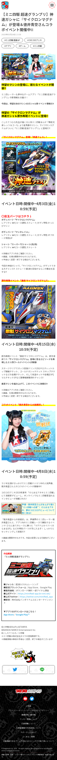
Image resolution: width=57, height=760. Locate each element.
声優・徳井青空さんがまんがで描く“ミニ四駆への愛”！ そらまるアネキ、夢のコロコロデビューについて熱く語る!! (38, 509)
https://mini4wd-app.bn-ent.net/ (34, 593)
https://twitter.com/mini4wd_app (36, 596)
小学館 (28, 706)
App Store (9, 614)
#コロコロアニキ (34, 40)
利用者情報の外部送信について (28, 728)
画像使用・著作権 (28, 714)
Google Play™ (23, 614)
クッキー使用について (28, 719)
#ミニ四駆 (37, 46)
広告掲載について (28, 723)
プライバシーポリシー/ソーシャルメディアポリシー (28, 710)
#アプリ (8, 46)
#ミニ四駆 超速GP (12, 40)
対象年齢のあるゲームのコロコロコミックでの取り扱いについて (28, 741)
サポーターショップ (28, 732)
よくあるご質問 (28, 736)
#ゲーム (22, 46)
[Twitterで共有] (15, 669)
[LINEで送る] (42, 669)
